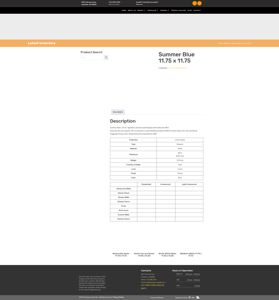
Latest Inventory (174, 68)
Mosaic (140, 10)
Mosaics (227, 43)
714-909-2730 (114, 2)
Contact (197, 10)
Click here (139, 4)
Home (124, 10)
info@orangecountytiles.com (155, 282)
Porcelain (151, 10)
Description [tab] (118, 112)
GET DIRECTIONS (148, 285)
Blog (190, 10)
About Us (132, 10)
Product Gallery (178, 10)
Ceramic (163, 10)
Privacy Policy (118, 297)
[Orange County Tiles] (91, 10)
